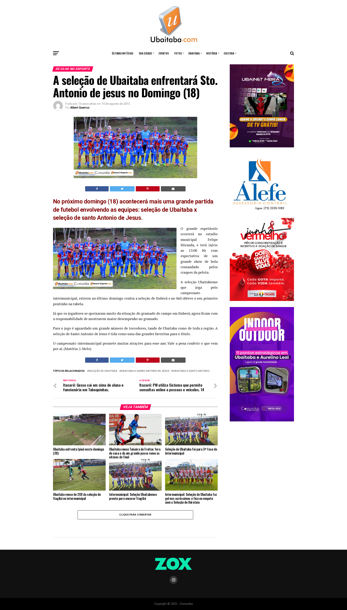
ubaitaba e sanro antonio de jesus (145, 371)
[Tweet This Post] (122, 188)
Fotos (178, 53)
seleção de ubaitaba (103, 371)
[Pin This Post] (148, 188)
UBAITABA (194, 53)
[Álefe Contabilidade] (259, 210)
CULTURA (229, 53)
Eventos (164, 53)
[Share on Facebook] (97, 188)
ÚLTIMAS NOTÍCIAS (122, 53)
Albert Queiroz (80, 107)
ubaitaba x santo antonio (191, 371)
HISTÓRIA (211, 53)
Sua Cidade (145, 53)
